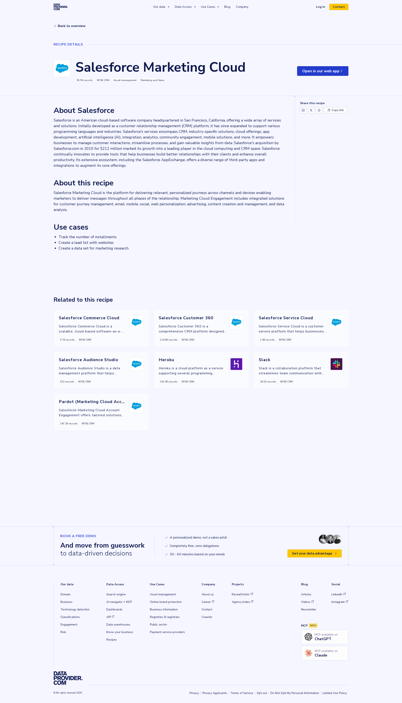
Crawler (207, 617)
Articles (306, 594)
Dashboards (114, 609)
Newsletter (308, 609)
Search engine (116, 594)
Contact (339, 7)
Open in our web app (325, 72)
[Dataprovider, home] (61, 6)
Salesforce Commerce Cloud (89, 318)
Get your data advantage (312, 553)
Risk (63, 632)
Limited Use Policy (335, 693)
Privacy (194, 693)
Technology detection (75, 609)
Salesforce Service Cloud (286, 318)
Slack (264, 360)
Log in (322, 7)
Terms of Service (242, 693)
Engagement (69, 625)
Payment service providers (167, 632)
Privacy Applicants (214, 693)
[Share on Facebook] (319, 110)
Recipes (111, 640)
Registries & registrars (165, 617)
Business (66, 602)
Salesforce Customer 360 (186, 318)
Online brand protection (166, 602)
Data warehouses (118, 625)
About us (208, 594)
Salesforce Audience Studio (88, 360)
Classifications (70, 617)
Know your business (119, 632)
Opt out (262, 693)
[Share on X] (311, 110)
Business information (164, 609)
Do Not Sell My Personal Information (295, 693)
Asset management (163, 594)
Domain (66, 594)
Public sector (158, 625)
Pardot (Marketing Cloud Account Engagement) (110, 401)
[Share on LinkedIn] (303, 110)
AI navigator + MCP (119, 602)
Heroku (166, 360)
